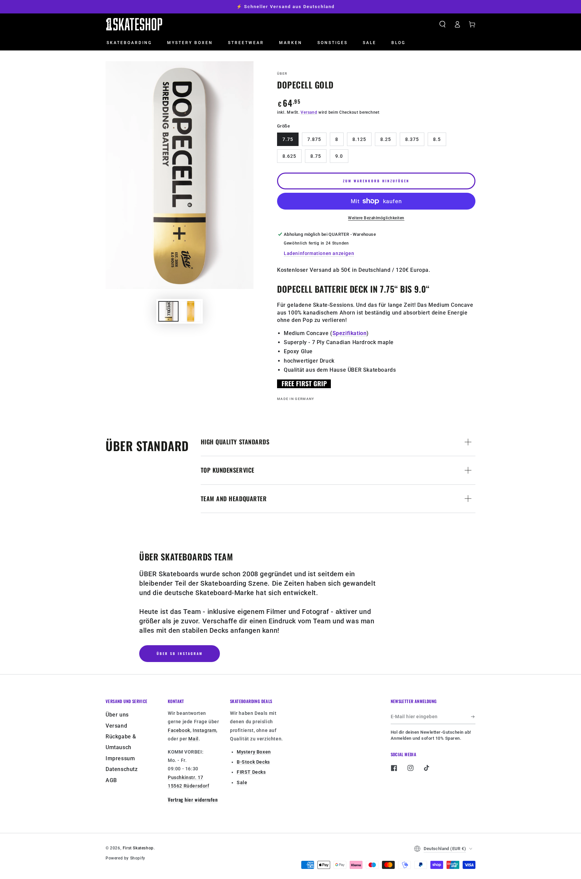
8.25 (385, 139)
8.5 (437, 139)
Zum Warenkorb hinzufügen (376, 180)
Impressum (120, 758)
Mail (193, 738)
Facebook (179, 730)
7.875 (314, 139)
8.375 (412, 139)
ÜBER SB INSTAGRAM (180, 653)
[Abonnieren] (473, 716)
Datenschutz (122, 769)
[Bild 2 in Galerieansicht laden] (191, 311)
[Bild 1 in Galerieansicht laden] (168, 311)
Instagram (204, 730)
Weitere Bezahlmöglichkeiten (376, 218)
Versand (309, 112)
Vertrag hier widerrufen (193, 799)
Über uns (117, 714)
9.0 (339, 156)
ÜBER (282, 73)
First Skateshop (138, 848)
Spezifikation (350, 333)
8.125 (359, 139)
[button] (442, 24)
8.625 (289, 156)
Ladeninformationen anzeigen (319, 253)
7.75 (287, 139)
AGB (111, 780)
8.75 (315, 156)
